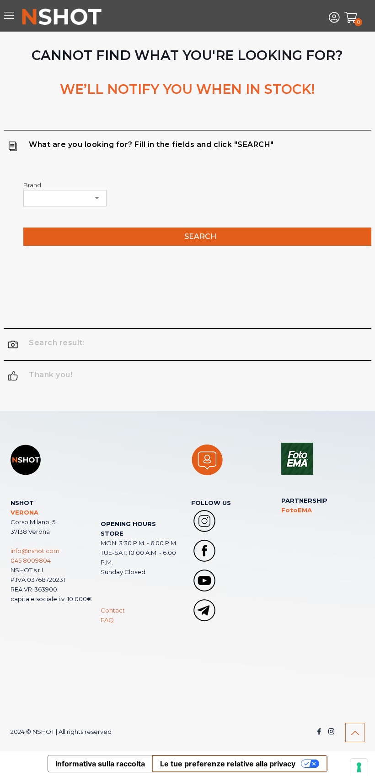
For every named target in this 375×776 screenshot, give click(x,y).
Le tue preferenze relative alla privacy (227, 763)
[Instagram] (331, 731)
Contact (113, 610)
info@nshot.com (35, 550)
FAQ (107, 620)
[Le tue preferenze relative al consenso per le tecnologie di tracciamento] (359, 767)
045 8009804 (31, 560)
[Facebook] (319, 731)
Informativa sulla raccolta (100, 763)
